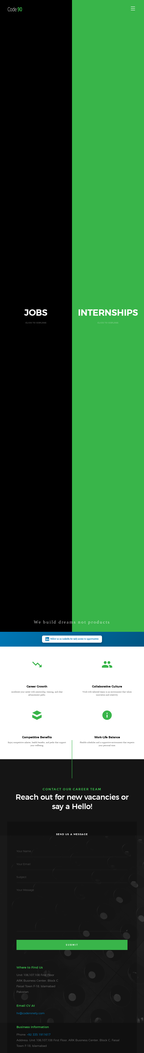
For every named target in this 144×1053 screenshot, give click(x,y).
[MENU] (133, 8)
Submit (72, 945)
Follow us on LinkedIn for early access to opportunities (74, 639)
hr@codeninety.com (30, 1013)
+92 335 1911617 (38, 1034)
